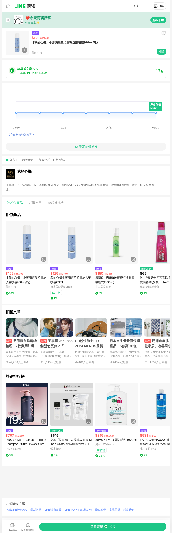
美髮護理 (44, 160)
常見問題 (114, 509)
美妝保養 (27, 160)
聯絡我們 (128, 509)
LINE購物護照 (53, 509)
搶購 (161, 51)
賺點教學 (100, 509)
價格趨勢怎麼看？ (23, 134)
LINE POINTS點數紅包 (78, 509)
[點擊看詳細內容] (27, 242)
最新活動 (35, 509)
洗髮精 (60, 160)
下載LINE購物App (16, 509)
